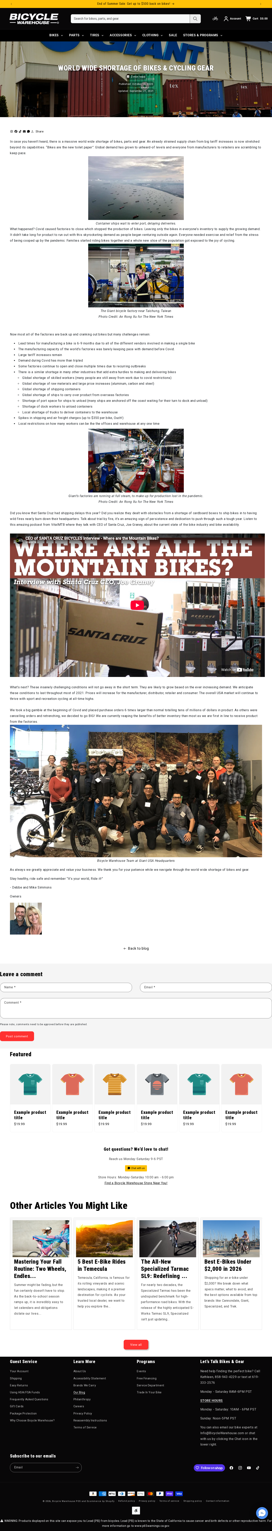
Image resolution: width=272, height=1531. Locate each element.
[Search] (195, 18)
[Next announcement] (260, 4)
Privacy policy (147, 1501)
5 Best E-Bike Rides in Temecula (102, 1265)
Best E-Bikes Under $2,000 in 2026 (227, 1265)
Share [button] (40, 131)
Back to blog (138, 948)
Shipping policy (192, 1501)
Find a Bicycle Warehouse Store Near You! (136, 1183)
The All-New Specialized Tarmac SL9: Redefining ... (165, 1268)
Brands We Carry (84, 1385)
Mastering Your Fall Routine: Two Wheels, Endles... (40, 1268)
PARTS (74, 35)
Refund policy (126, 1501)
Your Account (19, 1371)
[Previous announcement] (11, 4)
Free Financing (147, 1378)
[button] (262, 1513)
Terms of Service (85, 1427)
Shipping (16, 1378)
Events (141, 1371)
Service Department (150, 1385)
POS (78, 1501)
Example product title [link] (30, 1115)
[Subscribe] (77, 1467)
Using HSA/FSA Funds (25, 1392)
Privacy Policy (82, 1413)
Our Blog (79, 1392)
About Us (79, 1371)
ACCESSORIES (121, 35)
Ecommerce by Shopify (100, 1501)
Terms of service (169, 1501)
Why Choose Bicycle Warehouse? (32, 1420)
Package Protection (23, 1413)
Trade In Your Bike (149, 1392)
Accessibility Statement (89, 1378)
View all (136, 1344)
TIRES (94, 35)
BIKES (54, 35)
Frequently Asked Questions (29, 1399)
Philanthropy (82, 1399)
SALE (173, 35)
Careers (78, 1406)
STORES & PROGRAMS (200, 35)
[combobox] (130, 18)
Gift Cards (17, 1406)
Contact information (217, 1501)
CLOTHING (150, 35)
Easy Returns (19, 1385)
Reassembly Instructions (90, 1420)
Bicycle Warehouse (63, 1501)
